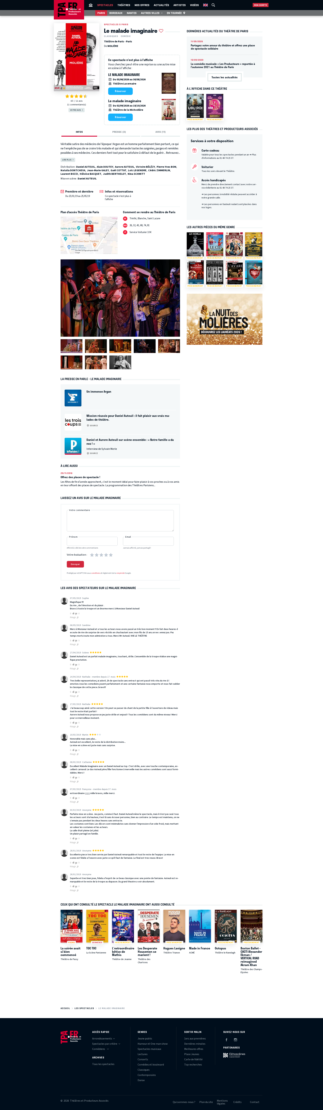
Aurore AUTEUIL (124, 167)
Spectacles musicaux (149, 1049)
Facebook (226, 1039)
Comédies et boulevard (151, 1064)
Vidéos (194, 5)
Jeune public (145, 1038)
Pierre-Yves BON (166, 167)
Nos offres (142, 5)
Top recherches (193, 1064)
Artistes (179, 5)
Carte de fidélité (193, 1059)
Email (128, 536)
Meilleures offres (193, 1049)
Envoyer (75, 564)
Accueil (65, 1008)
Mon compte (260, 5)
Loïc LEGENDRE (137, 170)
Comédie (126, 36)
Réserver (120, 91)
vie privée (120, 573)
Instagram (235, 1039)
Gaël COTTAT (118, 170)
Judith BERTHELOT (114, 174)
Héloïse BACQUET (90, 174)
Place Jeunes (191, 1054)
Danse (141, 1080)
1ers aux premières (195, 1038)
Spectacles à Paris (116, 24)
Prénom (73, 536)
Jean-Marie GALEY (98, 170)
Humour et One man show (153, 1044)
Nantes (132, 13)
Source (93, 425)
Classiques (111, 36)
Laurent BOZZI (69, 174)
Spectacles (105, 5)
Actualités (161, 5)
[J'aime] (73, 613)
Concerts (143, 1059)
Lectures (143, 1054)
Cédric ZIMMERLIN (159, 170)
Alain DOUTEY (105, 167)
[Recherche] (213, 5)
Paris (101, 13)
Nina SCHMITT (136, 174)
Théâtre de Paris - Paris (118, 41)
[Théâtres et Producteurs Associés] (90, 5)
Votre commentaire (79, 510)
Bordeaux (115, 13)
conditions (95, 573)
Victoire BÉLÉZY (145, 167)
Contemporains (147, 1075)
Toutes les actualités (225, 77)
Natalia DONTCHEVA (73, 170)
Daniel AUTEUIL (85, 167)
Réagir (73, 617)
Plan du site (206, 1102)
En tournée (174, 13)
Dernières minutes (194, 1044)
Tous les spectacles (103, 1064)
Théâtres (123, 5)
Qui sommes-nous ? (184, 1102)
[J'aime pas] (76, 614)
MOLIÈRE (112, 46)
